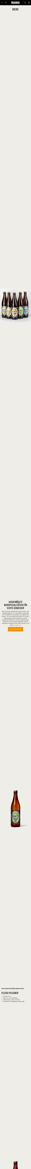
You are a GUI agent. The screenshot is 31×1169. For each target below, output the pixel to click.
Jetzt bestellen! (15, 629)
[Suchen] (6, 3)
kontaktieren (17, 625)
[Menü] (2, 3)
